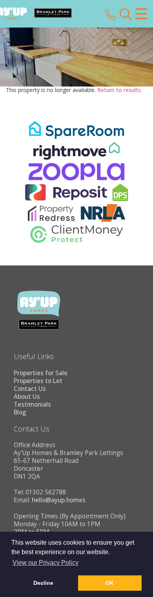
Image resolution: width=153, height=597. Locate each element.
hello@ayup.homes (59, 500)
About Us (27, 396)
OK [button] (110, 583)
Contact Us (30, 389)
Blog (20, 412)
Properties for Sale (40, 373)
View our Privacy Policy (45, 562)
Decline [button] (43, 583)
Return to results (119, 90)
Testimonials (32, 404)
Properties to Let (38, 381)
